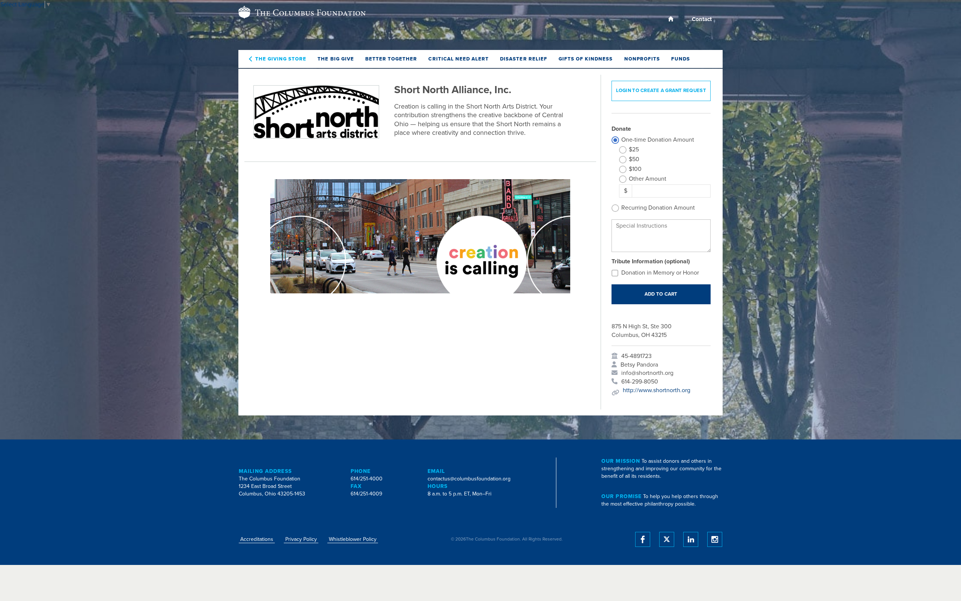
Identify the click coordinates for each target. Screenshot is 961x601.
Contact (701, 19)
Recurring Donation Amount (658, 207)
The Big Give (336, 59)
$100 (635, 169)
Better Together (391, 59)
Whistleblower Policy (352, 539)
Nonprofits (642, 59)
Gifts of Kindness (586, 59)
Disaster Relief (523, 59)
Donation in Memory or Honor (660, 272)
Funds (680, 59)
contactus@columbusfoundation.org (469, 479)
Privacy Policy (301, 539)
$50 (634, 159)
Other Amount (647, 179)
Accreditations (257, 539)
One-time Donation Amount (657, 139)
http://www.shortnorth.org (656, 390)
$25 (634, 149)
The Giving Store (281, 59)
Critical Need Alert (458, 59)
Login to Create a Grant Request (661, 91)
